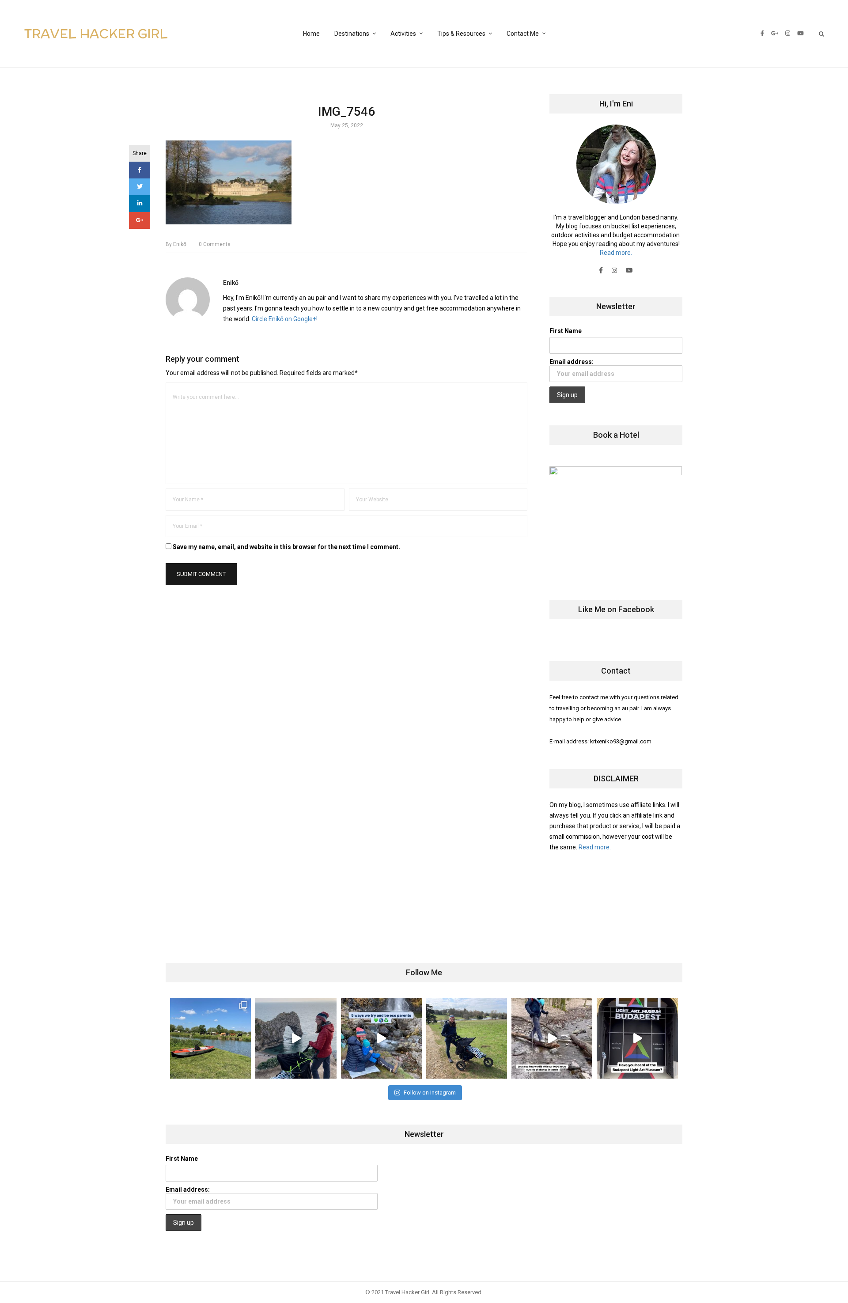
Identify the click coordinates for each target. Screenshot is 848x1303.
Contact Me (523, 33)
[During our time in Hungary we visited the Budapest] (637, 1038)
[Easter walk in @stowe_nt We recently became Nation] (466, 1038)
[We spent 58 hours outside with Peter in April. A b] (295, 1038)
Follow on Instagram (430, 1092)
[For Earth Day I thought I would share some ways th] (381, 1038)
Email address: (571, 361)
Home (311, 33)
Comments (215, 244)
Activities (403, 33)
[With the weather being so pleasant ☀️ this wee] (210, 1038)
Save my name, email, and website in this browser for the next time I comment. (286, 546)
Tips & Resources (461, 33)
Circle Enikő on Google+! (285, 318)
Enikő (176, 244)
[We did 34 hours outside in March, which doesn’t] (551, 1038)
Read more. (616, 252)
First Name (565, 330)
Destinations (351, 33)
